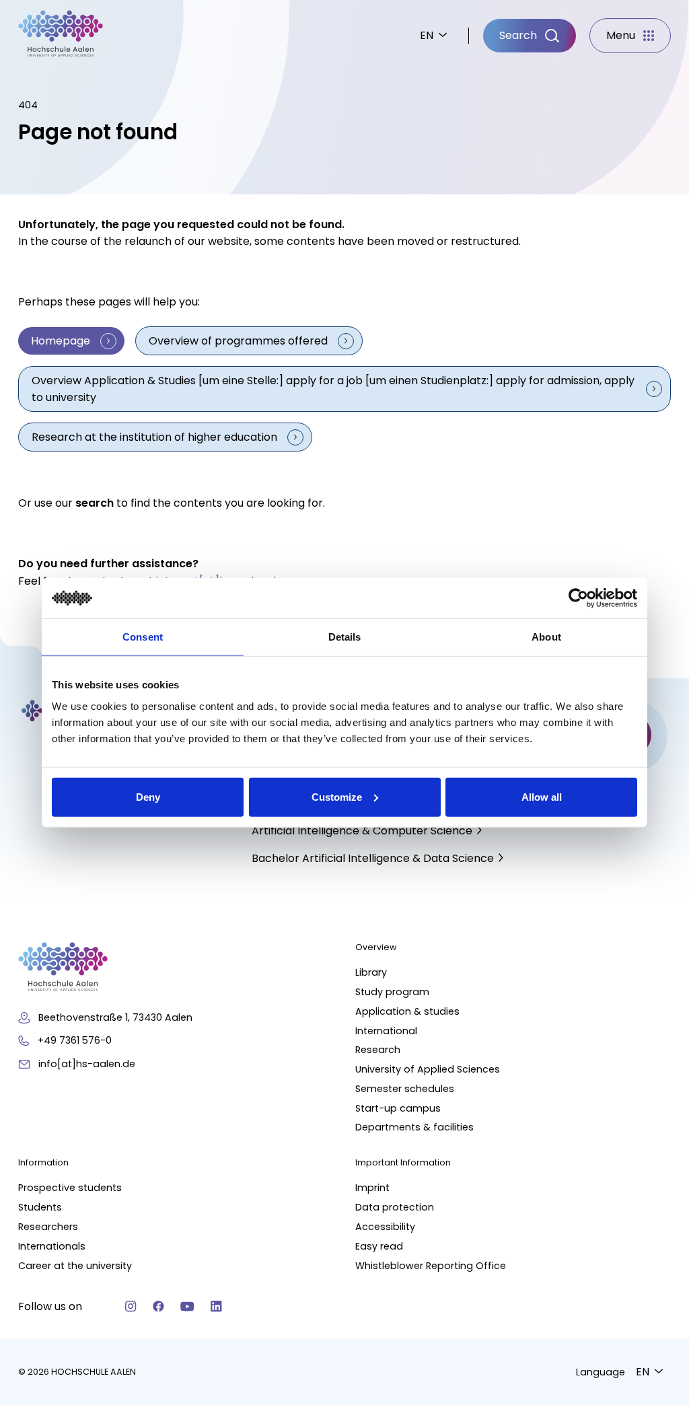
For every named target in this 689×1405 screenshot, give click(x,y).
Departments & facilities (414, 1127)
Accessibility (385, 1226)
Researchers (48, 1226)
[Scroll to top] (655, 1182)
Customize (337, 796)
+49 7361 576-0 (75, 1040)
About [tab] (546, 637)
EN (426, 35)
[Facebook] (158, 1306)
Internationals (51, 1246)
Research (377, 1049)
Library (371, 972)
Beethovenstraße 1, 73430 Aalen (115, 1017)
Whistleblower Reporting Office (430, 1265)
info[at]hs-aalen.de (86, 1064)
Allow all (541, 796)
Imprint (372, 1187)
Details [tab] (344, 637)
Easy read (379, 1246)
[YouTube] (187, 1306)
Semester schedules (404, 1088)
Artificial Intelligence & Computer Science (362, 830)
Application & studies (407, 1011)
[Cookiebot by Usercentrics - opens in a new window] (578, 598)
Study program (392, 992)
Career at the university (75, 1265)
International (386, 1031)
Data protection (394, 1207)
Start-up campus (398, 1108)
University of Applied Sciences (427, 1069)
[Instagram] (131, 1306)
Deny (148, 796)
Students (40, 1207)
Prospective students (70, 1187)
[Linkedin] (216, 1306)
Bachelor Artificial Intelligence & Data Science (373, 858)
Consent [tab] (142, 637)
